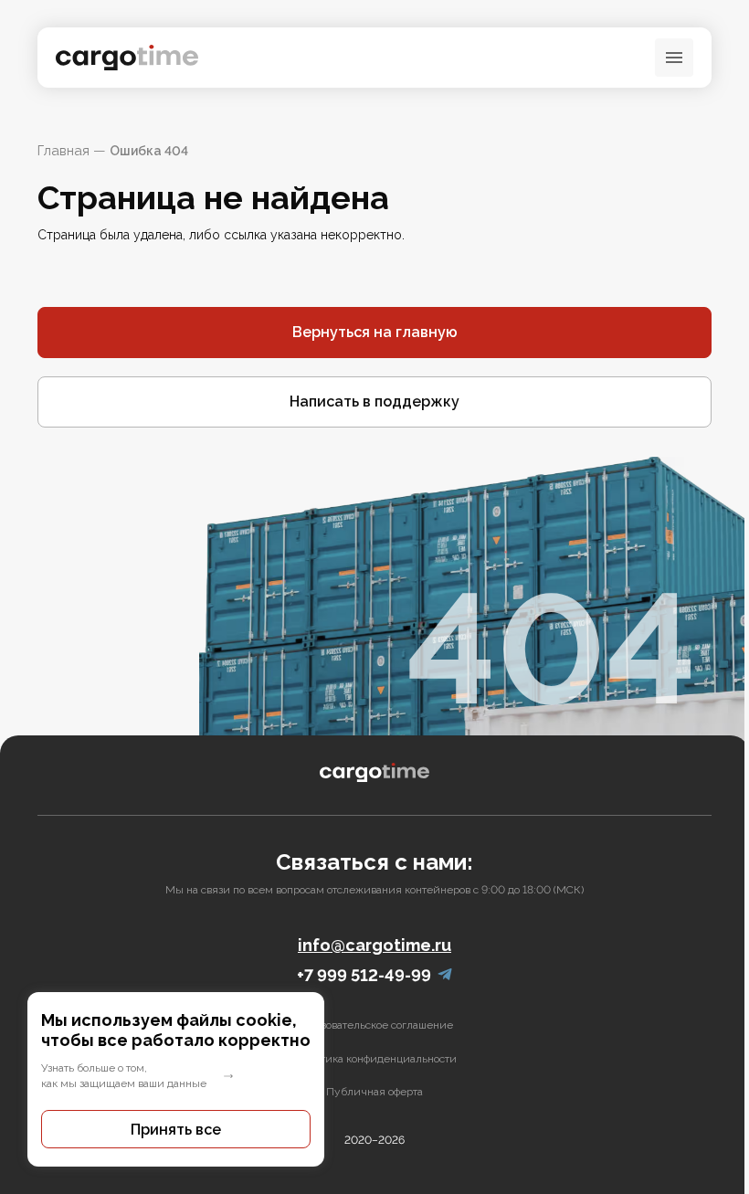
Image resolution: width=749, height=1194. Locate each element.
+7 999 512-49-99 (364, 975)
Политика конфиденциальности (375, 1058)
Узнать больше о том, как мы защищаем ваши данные (123, 1076)
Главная (63, 151)
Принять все (176, 1129)
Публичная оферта (374, 1091)
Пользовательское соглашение (374, 1025)
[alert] (176, 1079)
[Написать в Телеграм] (445, 975)
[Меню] (674, 57)
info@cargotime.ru (374, 945)
